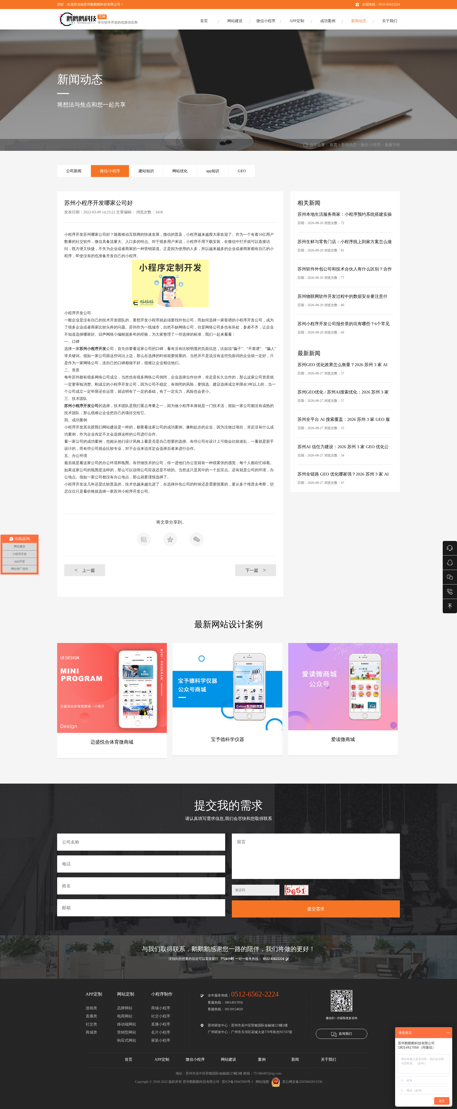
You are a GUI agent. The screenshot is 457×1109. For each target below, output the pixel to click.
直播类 (91, 1016)
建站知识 (146, 171)
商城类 (91, 1032)
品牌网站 (124, 1008)
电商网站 (124, 1016)
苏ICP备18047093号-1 (237, 1082)
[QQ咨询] (450, 562)
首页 (204, 21)
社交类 (91, 1024)
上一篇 (85, 570)
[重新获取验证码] (296, 890)
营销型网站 (126, 1032)
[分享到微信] (197, 541)
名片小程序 (160, 1032)
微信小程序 (265, 21)
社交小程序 (160, 1016)
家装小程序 (160, 1040)
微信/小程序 (371, 145)
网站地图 (262, 1082)
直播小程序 (160, 1024)
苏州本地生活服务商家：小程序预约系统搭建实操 (345, 214)
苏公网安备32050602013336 (302, 1082)
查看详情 (392, 145)
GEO (242, 171)
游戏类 (91, 1008)
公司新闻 (73, 171)
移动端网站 (126, 1024)
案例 (262, 1059)
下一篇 (255, 570)
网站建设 (235, 21)
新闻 (295, 1059)
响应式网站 (126, 1040)
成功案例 (327, 21)
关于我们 (389, 21)
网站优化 (180, 171)
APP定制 (296, 21)
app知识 (212, 171)
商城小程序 (160, 1008)
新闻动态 (358, 21)
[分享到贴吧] (144, 541)
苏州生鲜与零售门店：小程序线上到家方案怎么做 (345, 241)
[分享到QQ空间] (170, 541)
